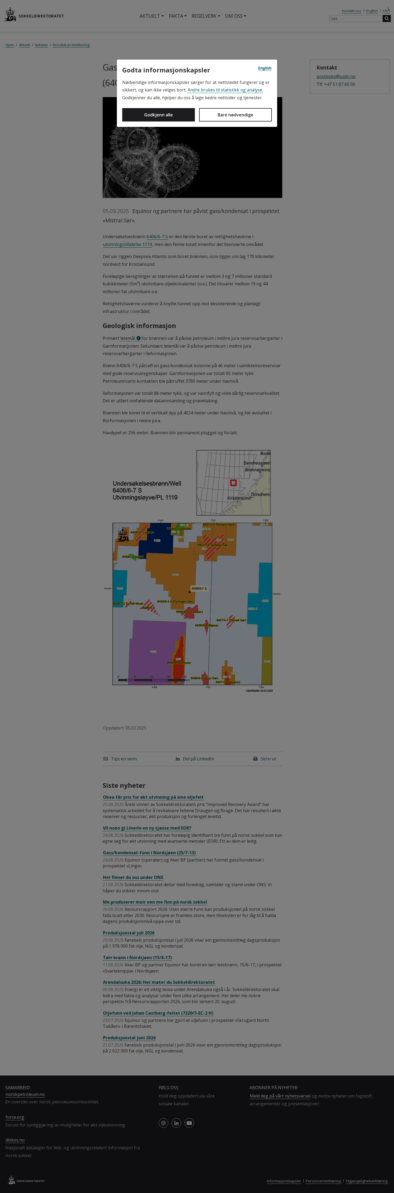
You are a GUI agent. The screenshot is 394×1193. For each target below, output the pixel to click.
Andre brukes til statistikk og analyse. (225, 90)
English (265, 68)
